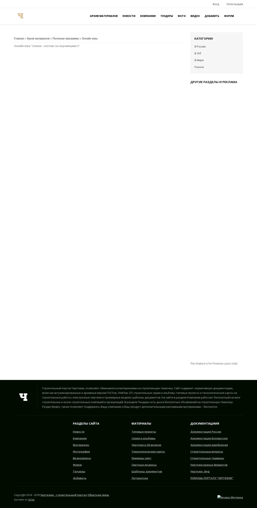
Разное (199, 67)
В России (200, 46)
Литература (140, 478)
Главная (19, 38)
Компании (80, 438)
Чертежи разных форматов (208, 465)
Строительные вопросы (206, 451)
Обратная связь (98, 495)
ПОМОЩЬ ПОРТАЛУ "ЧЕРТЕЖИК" (211, 478)
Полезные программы (66, 38)
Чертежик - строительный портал (63, 495)
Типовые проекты (144, 431)
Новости (79, 431)
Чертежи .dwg (200, 471)
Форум (77, 465)
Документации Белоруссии (209, 438)
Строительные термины (207, 458)
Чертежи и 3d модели (146, 445)
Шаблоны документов (147, 471)
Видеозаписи (82, 458)
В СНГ (198, 53)
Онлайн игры (90, 38)
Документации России (205, 431)
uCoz (31, 499)
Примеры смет (141, 458)
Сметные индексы (144, 465)
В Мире (199, 60)
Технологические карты (148, 451)
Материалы (81, 445)
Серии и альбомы (143, 438)
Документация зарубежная (209, 445)
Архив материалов (38, 38)
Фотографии (81, 451)
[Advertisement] (216, 224)
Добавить (80, 478)
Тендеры (79, 471)
